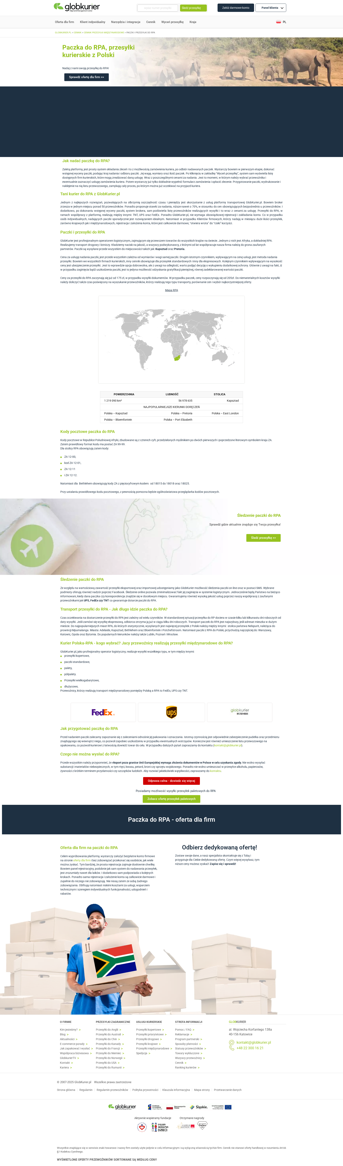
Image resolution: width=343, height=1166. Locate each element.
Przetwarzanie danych (228, 1089)
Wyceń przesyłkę (172, 22)
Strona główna (66, 1089)
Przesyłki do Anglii (107, 1030)
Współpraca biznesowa (74, 1053)
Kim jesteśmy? (69, 1030)
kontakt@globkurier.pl (227, 745)
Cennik (150, 22)
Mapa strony (202, 1089)
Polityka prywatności (145, 1089)
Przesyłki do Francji (108, 1048)
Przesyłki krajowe (147, 1044)
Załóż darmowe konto (235, 7)
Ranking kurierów (186, 1067)
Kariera (64, 1067)
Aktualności (67, 1039)
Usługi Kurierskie (149, 1021)
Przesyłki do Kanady (108, 1044)
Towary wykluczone (187, 1053)
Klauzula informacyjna (176, 1089)
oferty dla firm (82, 860)
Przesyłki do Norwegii (109, 1058)
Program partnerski (187, 1039)
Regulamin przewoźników (112, 1089)
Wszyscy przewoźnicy (188, 1058)
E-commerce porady (72, 1044)
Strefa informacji (188, 1021)
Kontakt (65, 1063)
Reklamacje (182, 1034)
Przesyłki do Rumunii (108, 1067)
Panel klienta (270, 7)
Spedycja (141, 1053)
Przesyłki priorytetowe (150, 1034)
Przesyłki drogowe (147, 1039)
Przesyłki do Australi (108, 1034)
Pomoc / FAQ (183, 1030)
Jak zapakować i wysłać (75, 1048)
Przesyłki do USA (106, 1063)
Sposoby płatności (186, 1044)
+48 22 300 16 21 (250, 1048)
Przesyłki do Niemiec (108, 1053)
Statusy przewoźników (189, 1048)
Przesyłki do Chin (106, 1039)
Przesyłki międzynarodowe (152, 1048)
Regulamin (85, 1089)
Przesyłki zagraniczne (113, 1021)
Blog (63, 1034)
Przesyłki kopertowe (148, 1030)
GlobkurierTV (68, 1058)
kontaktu (215, 771)
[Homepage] (77, 8)
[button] (281, 22)
